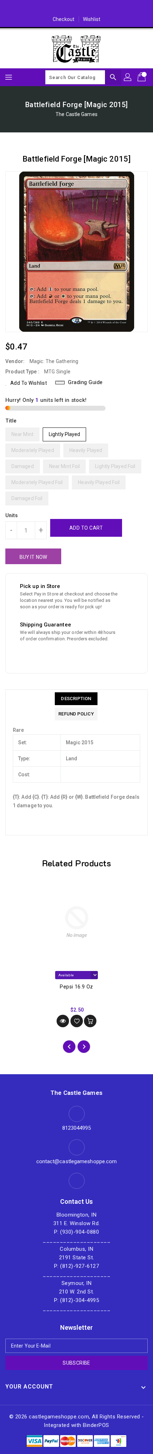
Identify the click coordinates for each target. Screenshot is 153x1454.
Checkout (63, 19)
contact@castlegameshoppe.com (76, 1161)
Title (11, 421)
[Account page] (128, 77)
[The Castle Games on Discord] (76, 8)
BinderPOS (96, 1425)
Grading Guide (85, 382)
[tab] (76, 698)
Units (11, 515)
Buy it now (33, 557)
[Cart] (142, 77)
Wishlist (91, 19)
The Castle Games (76, 114)
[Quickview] (63, 1021)
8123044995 (76, 1128)
